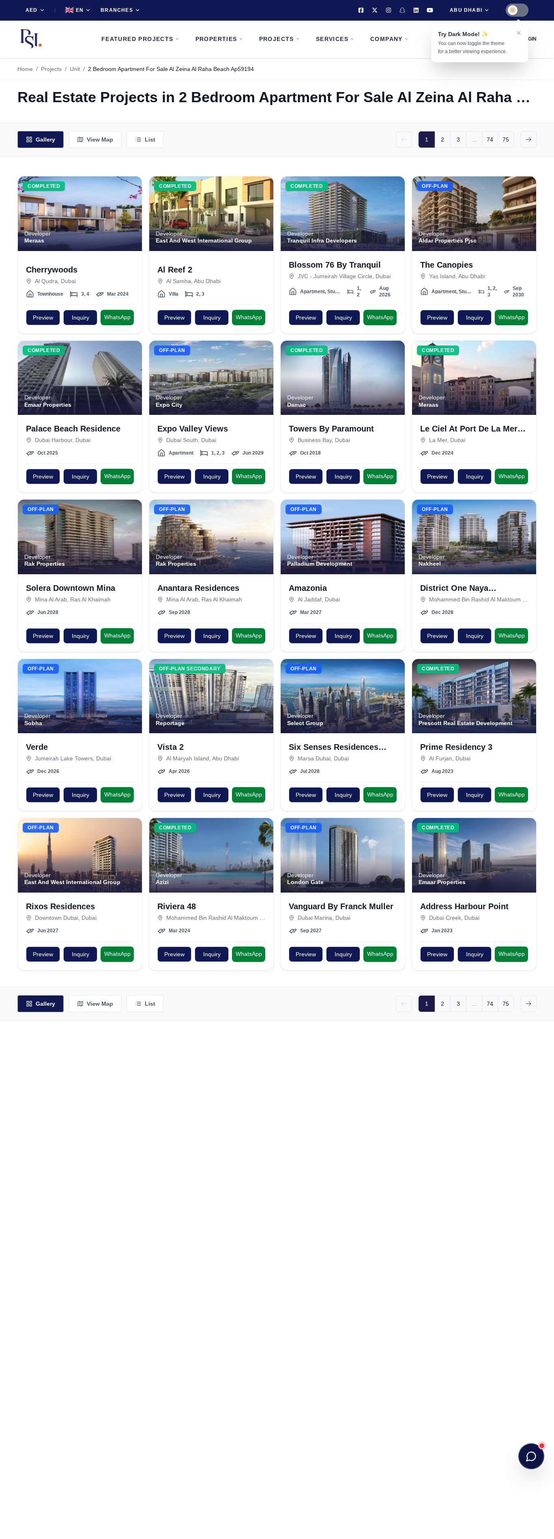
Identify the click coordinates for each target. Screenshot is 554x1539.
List (150, 139)
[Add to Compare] (131, 203)
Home (25, 69)
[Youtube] (430, 10)
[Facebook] (361, 10)
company (386, 39)
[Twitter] (374, 10)
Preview (43, 317)
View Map (100, 139)
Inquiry (80, 317)
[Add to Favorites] (131, 187)
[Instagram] (388, 10)
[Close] (518, 32)
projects (276, 39)
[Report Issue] (131, 219)
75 (505, 139)
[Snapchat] (402, 10)
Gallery (45, 139)
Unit (75, 69)
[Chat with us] (531, 1456)
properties (216, 39)
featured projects (137, 39)
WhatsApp (117, 317)
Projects (51, 69)
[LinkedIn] (416, 10)
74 (490, 139)
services (332, 39)
